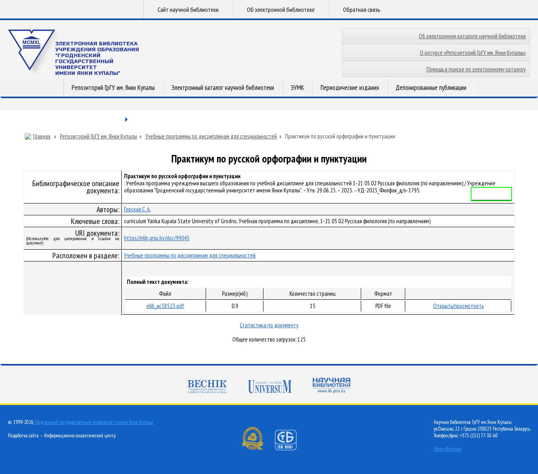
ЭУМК (297, 87)
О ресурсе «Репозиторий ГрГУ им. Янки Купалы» (473, 52)
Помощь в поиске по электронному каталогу (476, 69)
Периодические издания (350, 87)
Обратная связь (361, 9)
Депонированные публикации (430, 87)
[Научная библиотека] (332, 386)
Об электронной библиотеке (281, 9)
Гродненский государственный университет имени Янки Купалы (94, 422)
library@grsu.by (447, 449)
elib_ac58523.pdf (165, 306)
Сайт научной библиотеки (188, 9)
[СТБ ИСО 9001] (290, 448)
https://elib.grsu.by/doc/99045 (156, 238)
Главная (41, 136)
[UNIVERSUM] (270, 387)
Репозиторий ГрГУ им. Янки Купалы (113, 87)
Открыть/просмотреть (458, 306)
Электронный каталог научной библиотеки (222, 87)
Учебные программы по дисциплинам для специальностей (211, 136)
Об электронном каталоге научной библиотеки (472, 36)
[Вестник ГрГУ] (207, 387)
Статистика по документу (269, 325)
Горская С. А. (137, 209)
